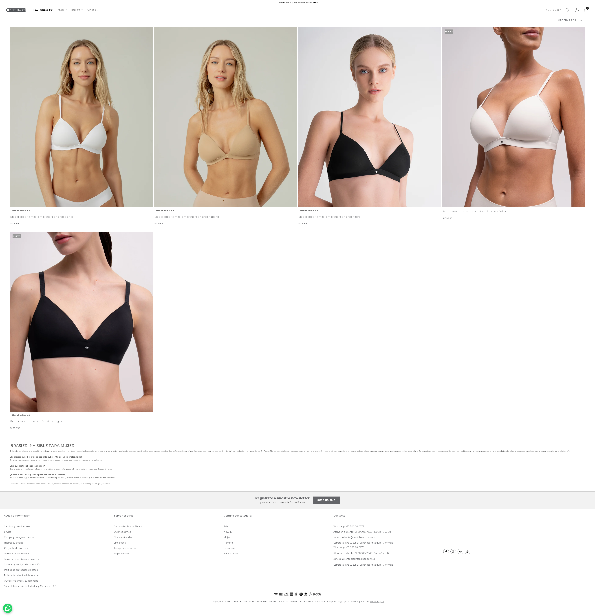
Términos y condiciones (16, 553)
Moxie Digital (377, 601)
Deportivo (229, 548)
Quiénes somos (122, 532)
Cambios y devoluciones (17, 526)
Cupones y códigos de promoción (22, 564)
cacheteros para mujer (90, 484)
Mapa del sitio (121, 553)
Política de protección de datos (21, 570)
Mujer (61, 10)
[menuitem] (43, 10)
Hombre (75, 10)
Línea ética (120, 542)
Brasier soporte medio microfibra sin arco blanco (42, 216)
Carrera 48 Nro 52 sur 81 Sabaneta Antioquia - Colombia (363, 542)
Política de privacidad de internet (22, 575)
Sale (226, 526)
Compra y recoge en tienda (19, 537)
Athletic (91, 10)
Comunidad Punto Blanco (128, 526)
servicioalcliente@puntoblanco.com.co (354, 537)
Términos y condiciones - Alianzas (22, 559)
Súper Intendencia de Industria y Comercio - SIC (30, 586)
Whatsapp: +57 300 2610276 (348, 526)
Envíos (7, 532)
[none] (62, 10)
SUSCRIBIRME (326, 500)
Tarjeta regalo (231, 553)
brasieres (106, 484)
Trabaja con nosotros (125, 548)
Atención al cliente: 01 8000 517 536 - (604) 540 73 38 (362, 532)
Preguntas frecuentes (16, 548)
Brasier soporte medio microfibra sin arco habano (186, 216)
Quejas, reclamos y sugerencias (21, 580)
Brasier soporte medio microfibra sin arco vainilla (474, 211)
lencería (76, 484)
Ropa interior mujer (44, 484)
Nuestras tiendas (123, 537)
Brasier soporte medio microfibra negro (36, 421)
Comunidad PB (553, 10)
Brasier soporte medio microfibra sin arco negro (329, 216)
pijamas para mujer (63, 484)
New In (228, 532)
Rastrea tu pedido (13, 542)
